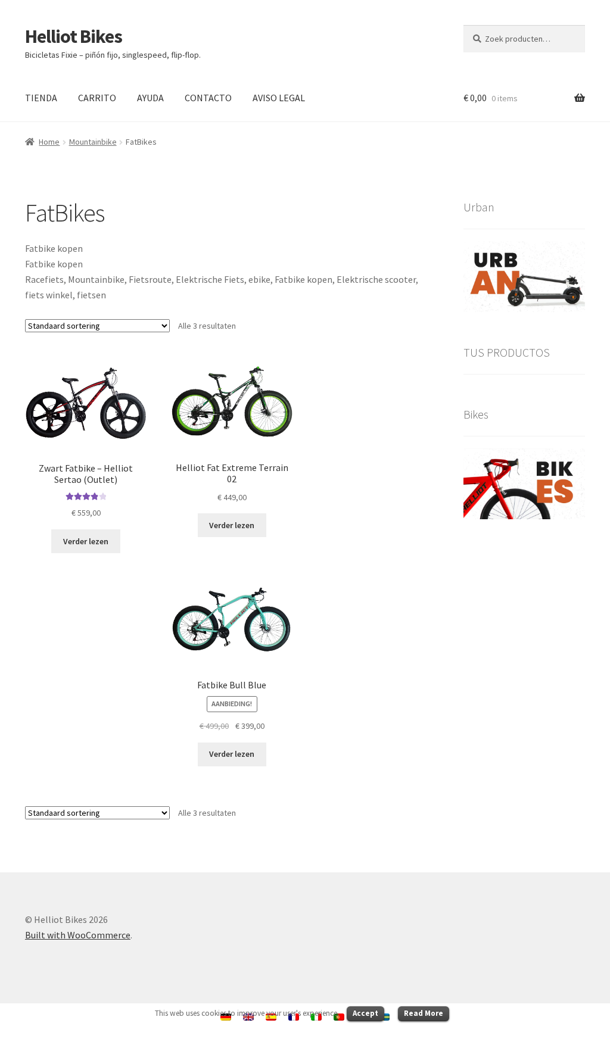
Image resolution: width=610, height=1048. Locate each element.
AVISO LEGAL (279, 98)
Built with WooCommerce (77, 935)
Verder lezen (85, 541)
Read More (423, 1013)
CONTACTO (208, 98)
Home (49, 141)
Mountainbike (93, 141)
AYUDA (150, 98)
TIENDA (41, 98)
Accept (365, 1013)
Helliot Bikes (73, 36)
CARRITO (97, 98)
